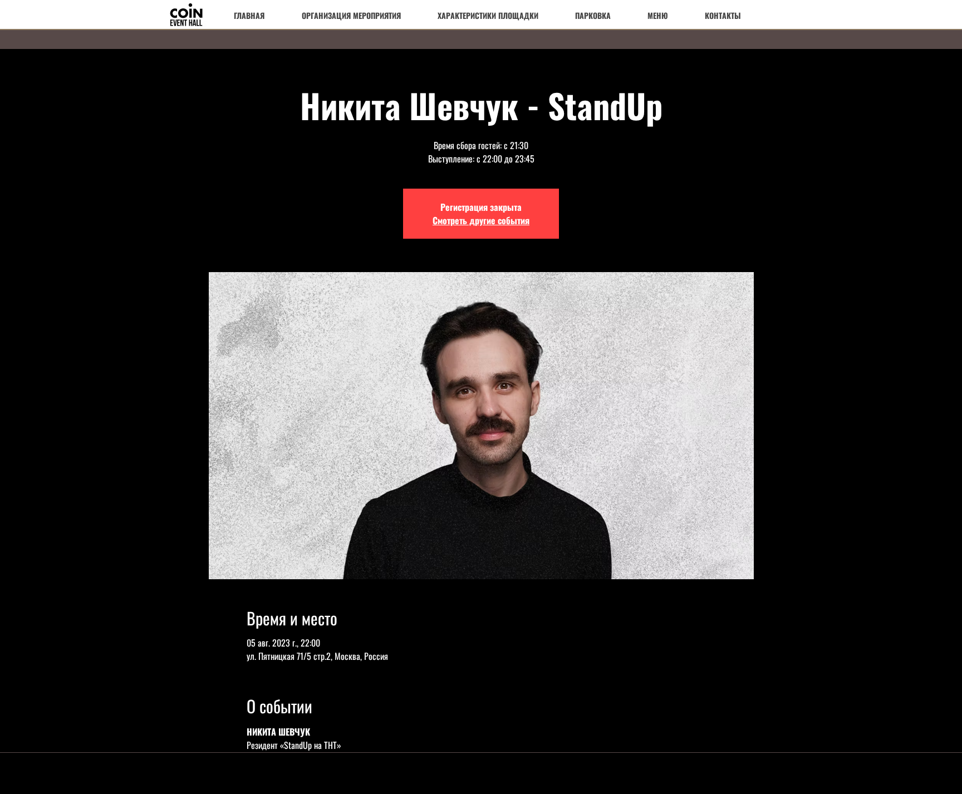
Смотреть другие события (481, 220)
